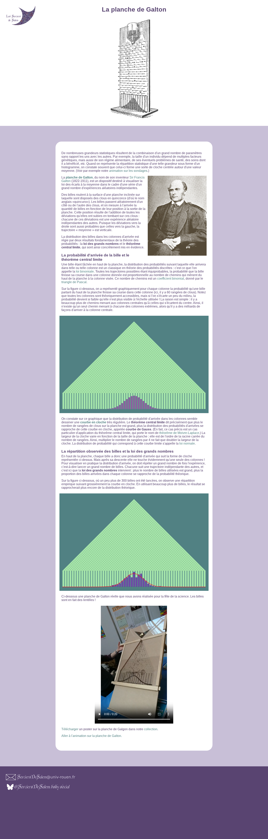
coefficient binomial (170, 278)
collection (150, 729)
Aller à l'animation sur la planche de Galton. (91, 735)
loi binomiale (85, 271)
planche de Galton (79, 177)
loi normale (187, 443)
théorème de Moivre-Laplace (179, 433)
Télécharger (69, 729)
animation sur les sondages (128, 170)
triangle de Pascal (74, 282)
